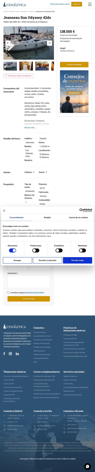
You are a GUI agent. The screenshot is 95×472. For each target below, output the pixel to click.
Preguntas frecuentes (42, 355)
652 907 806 (12, 429)
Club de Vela (68, 384)
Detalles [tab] (47, 217)
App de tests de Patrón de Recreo (46, 398)
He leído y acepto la (28, 293)
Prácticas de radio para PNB (44, 376)
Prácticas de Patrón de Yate (74, 349)
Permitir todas (77, 260)
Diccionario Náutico (41, 358)
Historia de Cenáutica (42, 343)
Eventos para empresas (72, 395)
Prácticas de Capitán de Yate (74, 353)
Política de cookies (36, 459)
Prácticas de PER (70, 339)
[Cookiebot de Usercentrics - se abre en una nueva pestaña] (81, 210)
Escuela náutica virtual (61, 4)
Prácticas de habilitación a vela (75, 356)
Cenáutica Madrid (12, 410)
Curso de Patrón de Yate (12, 387)
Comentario (13, 273)
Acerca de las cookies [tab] (78, 217)
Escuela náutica (40, 332)
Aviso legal (24, 459)
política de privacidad (34, 293)
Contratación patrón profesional (75, 387)
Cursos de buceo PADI (42, 390)
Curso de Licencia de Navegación (16, 376)
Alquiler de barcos (70, 376)
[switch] (35, 250)
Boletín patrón (68, 391)
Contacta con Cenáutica (43, 340)
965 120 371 (72, 425)
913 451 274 (12, 422)
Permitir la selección (47, 260)
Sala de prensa (39, 351)
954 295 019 (42, 422)
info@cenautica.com (15, 426)
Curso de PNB (8, 380)
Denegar (17, 260)
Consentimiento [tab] (16, 217)
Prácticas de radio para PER (44, 380)
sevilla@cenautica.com (46, 426)
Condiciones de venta (52, 459)
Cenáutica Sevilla (43, 410)
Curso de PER (8, 384)
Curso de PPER (9, 395)
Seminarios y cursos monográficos (47, 394)
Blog (35, 362)
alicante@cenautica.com (76, 428)
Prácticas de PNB (70, 335)
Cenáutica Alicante (73, 410)
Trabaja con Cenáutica (42, 347)
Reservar (76, 4)
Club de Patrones (70, 380)
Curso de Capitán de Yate (13, 391)
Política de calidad (68, 459)
